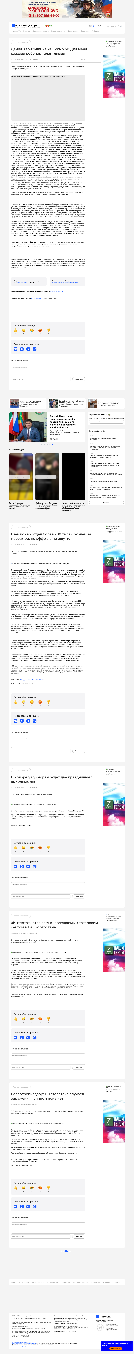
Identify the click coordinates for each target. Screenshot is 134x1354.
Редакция (85, 31)
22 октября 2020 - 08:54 (17, 933)
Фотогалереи (73, 31)
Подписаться (116, 1348)
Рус (90, 26)
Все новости (106, 502)
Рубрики (95, 31)
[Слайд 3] (47, 444)
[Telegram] (28, 349)
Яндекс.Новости (56, 291)
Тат (99, 26)
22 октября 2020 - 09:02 (17, 787)
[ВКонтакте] (15, 349)
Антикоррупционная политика (21, 1342)
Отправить (79, 379)
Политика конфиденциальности (22, 1346)
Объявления (96, 1282)
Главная (26, 31)
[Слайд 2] (44, 444)
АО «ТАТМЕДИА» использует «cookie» (24, 1343)
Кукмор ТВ (16, 31)
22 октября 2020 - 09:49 (17, 544)
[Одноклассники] (22, 349)
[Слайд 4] (49, 444)
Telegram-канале (21, 282)
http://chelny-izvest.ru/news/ (32, 680)
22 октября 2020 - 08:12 (17, 1104)
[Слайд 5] (52, 444)
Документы (117, 1282)
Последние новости (40, 31)
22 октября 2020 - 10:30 (17, 59)
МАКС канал (36, 299)
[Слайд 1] (41, 444)
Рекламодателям (58, 31)
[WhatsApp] (34, 349)
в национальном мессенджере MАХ (65, 282)
